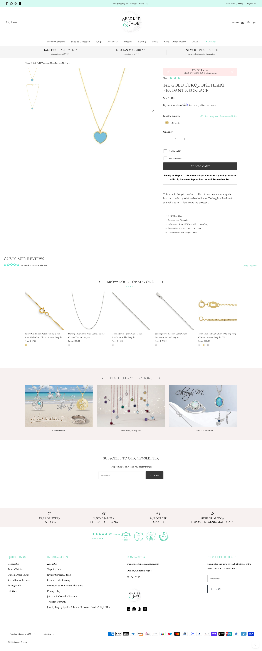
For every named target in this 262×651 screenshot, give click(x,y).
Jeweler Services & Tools (59, 574)
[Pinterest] (16, 3)
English (250, 3)
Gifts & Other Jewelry (175, 41)
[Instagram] (11, 3)
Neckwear (112, 41)
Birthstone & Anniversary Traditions (65, 585)
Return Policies (15, 569)
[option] (101, 110)
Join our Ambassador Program (62, 596)
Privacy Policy (53, 591)
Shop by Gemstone (56, 41)
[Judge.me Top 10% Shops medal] (164, 536)
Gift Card (12, 591)
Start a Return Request (19, 580)
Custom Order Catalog (58, 580)
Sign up (154, 475)
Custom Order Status (18, 574)
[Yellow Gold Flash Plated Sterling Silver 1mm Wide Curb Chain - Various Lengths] (44, 311)
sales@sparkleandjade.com (146, 563)
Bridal (155, 41)
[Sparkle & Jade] (131, 22)
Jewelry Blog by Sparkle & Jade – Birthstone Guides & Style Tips (78, 607)
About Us (52, 563)
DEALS (196, 41)
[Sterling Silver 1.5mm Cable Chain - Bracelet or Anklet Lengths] (131, 311)
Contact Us (13, 563)
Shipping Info (54, 569)
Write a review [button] (250, 265)
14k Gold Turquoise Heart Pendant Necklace (51, 63)
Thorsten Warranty (56, 601)
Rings (98, 41)
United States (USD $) (234, 3)
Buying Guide (14, 585)
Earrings (142, 41)
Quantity (168, 131)
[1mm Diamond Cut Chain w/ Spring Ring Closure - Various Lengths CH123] (217, 311)
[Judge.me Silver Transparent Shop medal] (138, 536)
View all (131, 286)
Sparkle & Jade (20, 641)
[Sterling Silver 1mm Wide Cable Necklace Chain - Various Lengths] (87, 311)
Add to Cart (200, 166)
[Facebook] (7, 3)
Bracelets (127, 41)
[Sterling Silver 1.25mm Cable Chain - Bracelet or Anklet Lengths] (174, 311)
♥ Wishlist (210, 41)
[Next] (153, 110)
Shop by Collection (80, 41)
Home (27, 63)
